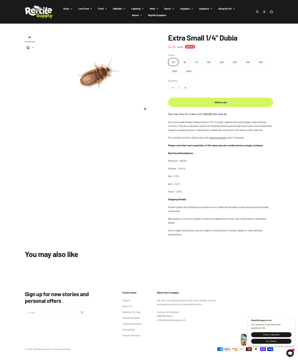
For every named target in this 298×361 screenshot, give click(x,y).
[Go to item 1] (30, 38)
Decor (167, 8)
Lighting (135, 8)
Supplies (185, 8)
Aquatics (204, 8)
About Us (127, 306)
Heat (152, 8)
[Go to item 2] (30, 48)
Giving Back (128, 329)
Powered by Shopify (61, 349)
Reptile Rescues (131, 335)
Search (126, 300)
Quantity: (173, 80)
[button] (290, 353)
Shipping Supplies (132, 323)
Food (101, 8)
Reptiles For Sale (131, 311)
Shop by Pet (225, 8)
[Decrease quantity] (172, 88)
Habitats (117, 8)
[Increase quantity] (185, 88)
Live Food (83, 8)
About (135, 15)
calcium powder (217, 137)
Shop (66, 8)
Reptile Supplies (157, 15)
